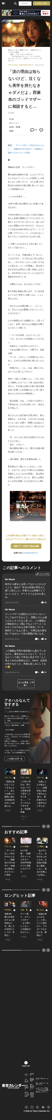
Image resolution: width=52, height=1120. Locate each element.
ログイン (25, 3)
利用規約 (32, 1074)
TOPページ (27, 1075)
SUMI (11, 112)
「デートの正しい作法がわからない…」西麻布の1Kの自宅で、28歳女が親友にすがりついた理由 (26, 149)
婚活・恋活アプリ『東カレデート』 (42, 1083)
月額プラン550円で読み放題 (26, 546)
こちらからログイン (30, 552)
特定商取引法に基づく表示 (32, 1094)
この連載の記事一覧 (14, 758)
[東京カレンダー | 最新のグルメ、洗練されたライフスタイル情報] (3, 3)
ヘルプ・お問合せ (26, 1080)
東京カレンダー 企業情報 (27, 1094)
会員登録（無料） (41, 3)
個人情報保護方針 (32, 1080)
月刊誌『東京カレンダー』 (42, 1079)
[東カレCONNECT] (26, 13)
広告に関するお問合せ (26, 1086)
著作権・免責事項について (32, 1087)
